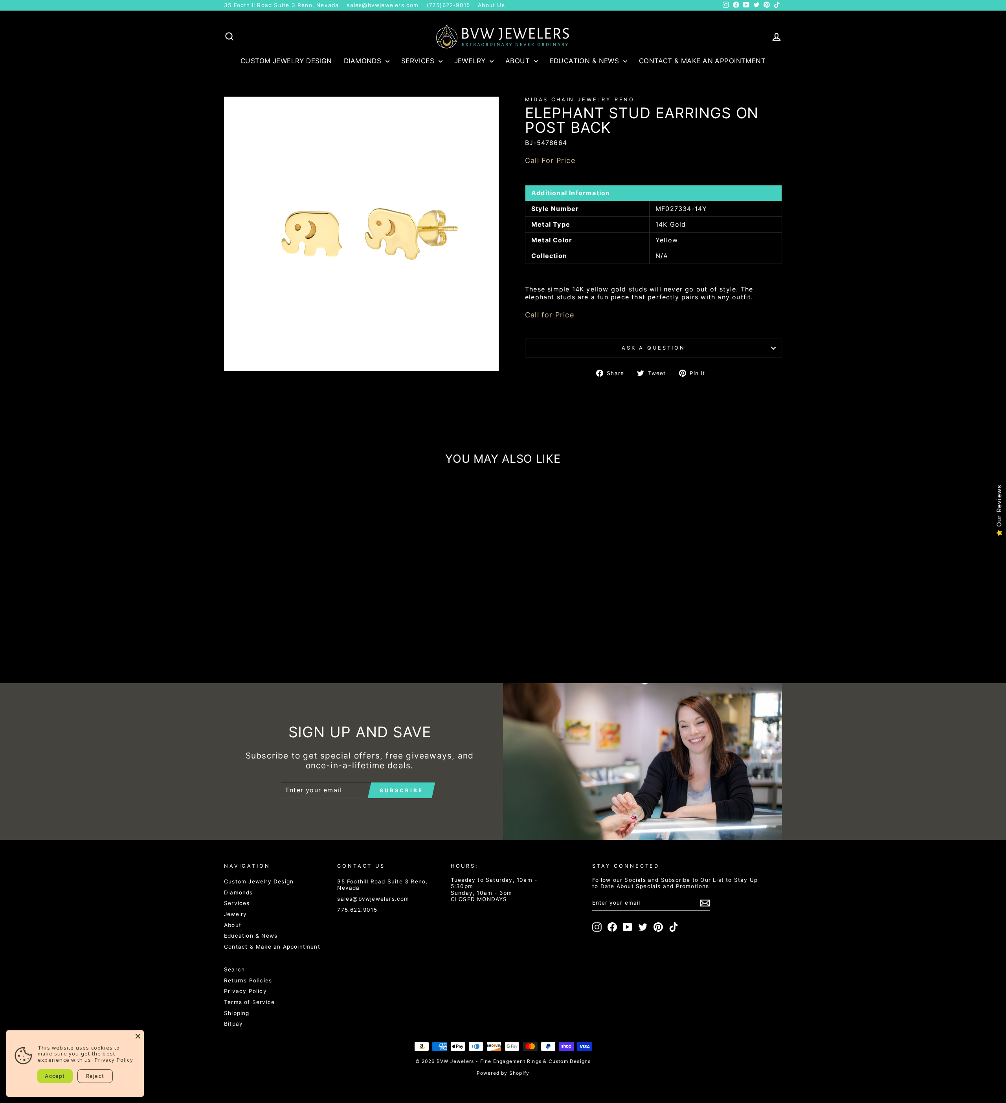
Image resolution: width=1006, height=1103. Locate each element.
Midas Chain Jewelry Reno (580, 100)
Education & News (585, 61)
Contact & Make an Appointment (702, 61)
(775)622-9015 (448, 5)
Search (234, 969)
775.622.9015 (357, 910)
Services (419, 61)
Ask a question (653, 348)
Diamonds (364, 61)
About (518, 61)
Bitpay (233, 1024)
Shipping (237, 1013)
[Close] (138, 1036)
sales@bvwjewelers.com (383, 5)
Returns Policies (248, 980)
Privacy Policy (245, 991)
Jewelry (471, 61)
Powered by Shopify (503, 1073)
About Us (491, 5)
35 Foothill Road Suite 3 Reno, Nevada (281, 5)
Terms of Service (249, 1002)
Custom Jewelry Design (286, 61)
